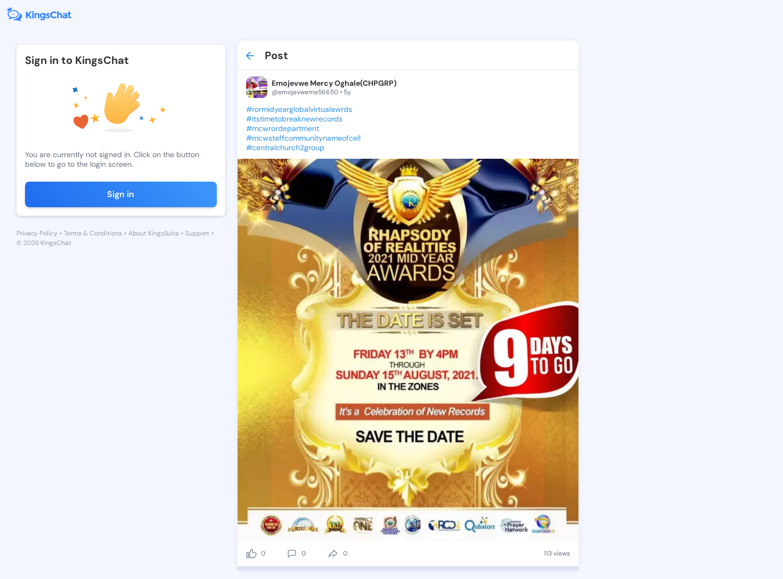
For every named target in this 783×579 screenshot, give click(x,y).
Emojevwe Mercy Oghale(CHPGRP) (334, 83)
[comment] (292, 553)
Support (197, 233)
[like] (251, 553)
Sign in (120, 194)
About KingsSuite (153, 233)
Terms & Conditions (93, 233)
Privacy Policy (37, 233)
